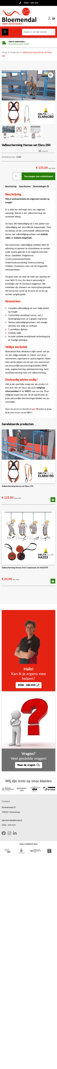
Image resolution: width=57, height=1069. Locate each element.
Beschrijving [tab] (10, 186)
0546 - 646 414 (31, 3)
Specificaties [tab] (25, 186)
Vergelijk (45, 151)
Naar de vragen (26, 765)
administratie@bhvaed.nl (12, 820)
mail (33, 409)
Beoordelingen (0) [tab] (41, 186)
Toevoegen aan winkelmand (38, 176)
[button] (50, 75)
